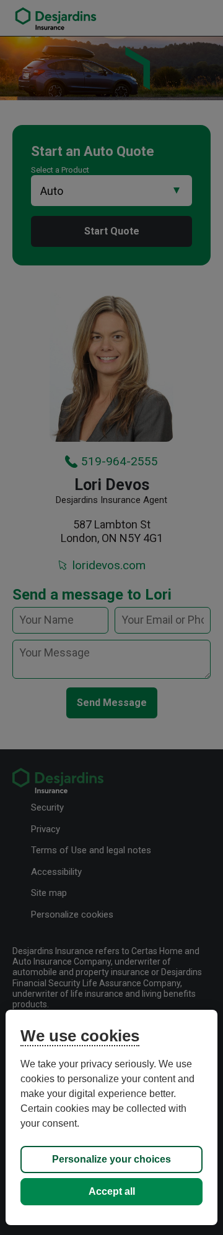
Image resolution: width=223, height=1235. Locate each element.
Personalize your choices (111, 1159)
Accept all (112, 1191)
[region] (111, 1117)
